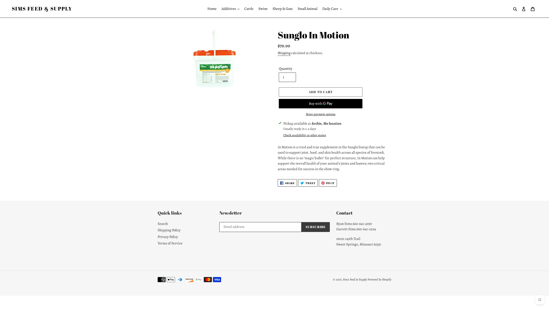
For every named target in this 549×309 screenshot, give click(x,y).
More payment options (320, 114)
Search (163, 223)
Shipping (284, 53)
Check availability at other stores (304, 135)
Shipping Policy (169, 230)
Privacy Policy (168, 236)
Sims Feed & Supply (42, 9)
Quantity (285, 68)
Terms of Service (170, 243)
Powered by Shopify (379, 279)
